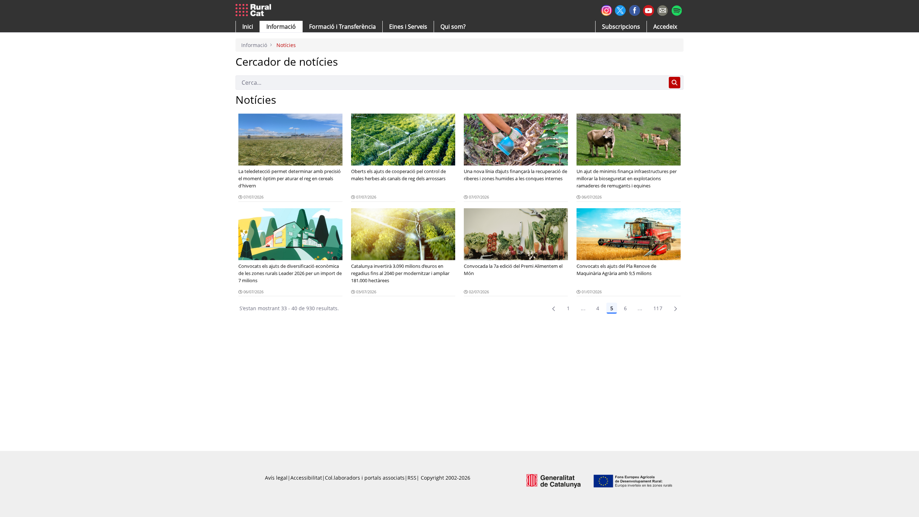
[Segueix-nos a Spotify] (676, 9)
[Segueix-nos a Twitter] (620, 9)
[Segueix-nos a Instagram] (606, 9)
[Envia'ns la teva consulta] (662, 9)
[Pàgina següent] (675, 308)
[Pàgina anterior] (553, 308)
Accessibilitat (306, 477)
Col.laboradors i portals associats (365, 477)
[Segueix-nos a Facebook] (634, 9)
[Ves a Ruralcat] (254, 10)
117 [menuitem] (657, 308)
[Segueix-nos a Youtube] (648, 9)
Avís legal (276, 477)
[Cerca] (674, 82)
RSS (411, 477)
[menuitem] (342, 26)
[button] (248, 26)
